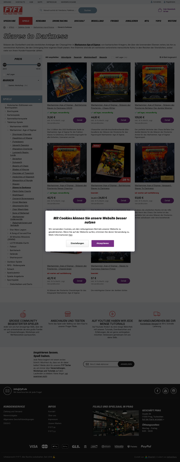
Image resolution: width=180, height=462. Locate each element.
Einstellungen (77, 243)
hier (70, 235)
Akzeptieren (103, 243)
